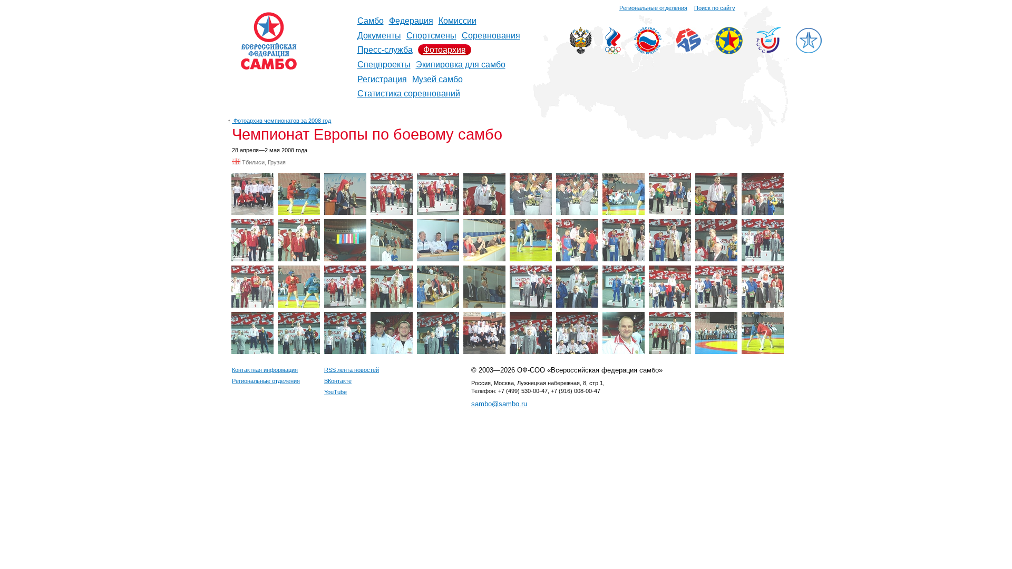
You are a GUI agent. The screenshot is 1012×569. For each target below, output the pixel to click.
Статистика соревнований (408, 93)
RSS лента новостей (351, 370)
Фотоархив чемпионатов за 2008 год (281, 120)
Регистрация (382, 79)
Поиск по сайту (714, 8)
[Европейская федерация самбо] (729, 51)
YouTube (335, 392)
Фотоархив (444, 49)
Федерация (411, 20)
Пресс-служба (385, 49)
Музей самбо (437, 79)
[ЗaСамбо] (808, 51)
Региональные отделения (653, 8)
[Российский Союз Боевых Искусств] (647, 51)
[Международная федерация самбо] (688, 49)
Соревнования (491, 35)
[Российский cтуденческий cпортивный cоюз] (769, 50)
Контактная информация (265, 370)
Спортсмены (431, 35)
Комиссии (457, 20)
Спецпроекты (384, 64)
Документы (379, 35)
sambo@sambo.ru (499, 404)
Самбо (370, 20)
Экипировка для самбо (460, 64)
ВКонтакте (338, 381)
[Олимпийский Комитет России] (613, 51)
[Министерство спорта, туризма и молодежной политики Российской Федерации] (580, 51)
